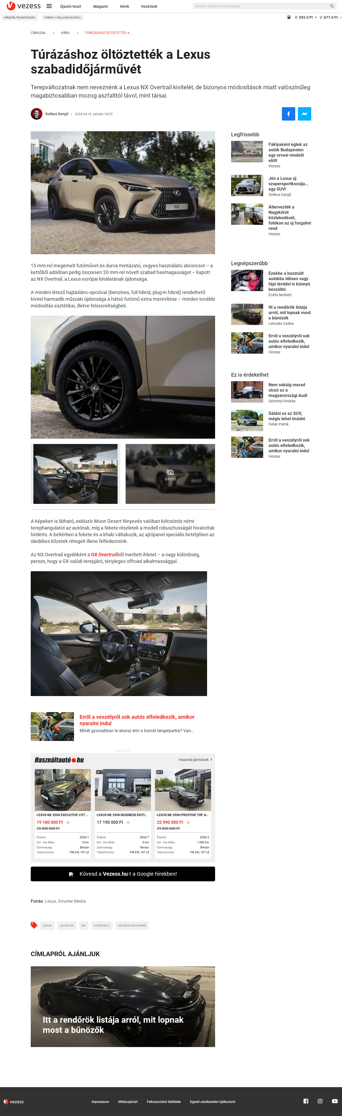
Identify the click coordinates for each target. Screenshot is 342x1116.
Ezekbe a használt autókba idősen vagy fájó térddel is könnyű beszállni (289, 281)
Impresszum (100, 1102)
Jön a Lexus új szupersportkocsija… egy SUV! (288, 184)
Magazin (100, 6)
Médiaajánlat (128, 1102)
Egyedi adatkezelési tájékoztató (212, 1102)
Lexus (47, 925)
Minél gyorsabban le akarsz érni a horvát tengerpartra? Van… (137, 730)
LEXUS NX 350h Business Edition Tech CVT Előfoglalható (122, 815)
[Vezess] (24, 6)
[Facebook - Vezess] (288, 114)
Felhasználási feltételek (164, 1102)
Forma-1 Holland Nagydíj (62, 17)
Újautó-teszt (70, 6)
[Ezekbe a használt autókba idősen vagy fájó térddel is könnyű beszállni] (247, 280)
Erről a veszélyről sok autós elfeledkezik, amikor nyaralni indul (289, 341)
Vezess (274, 166)
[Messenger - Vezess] (304, 114)
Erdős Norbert (280, 295)
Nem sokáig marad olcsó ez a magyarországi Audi (288, 390)
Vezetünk (149, 6)
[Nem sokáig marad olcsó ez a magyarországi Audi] (247, 391)
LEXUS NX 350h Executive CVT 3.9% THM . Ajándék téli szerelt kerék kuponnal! (62, 815)
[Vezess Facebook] (306, 1089)
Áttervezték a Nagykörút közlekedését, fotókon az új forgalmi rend (290, 217)
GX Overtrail (104, 554)
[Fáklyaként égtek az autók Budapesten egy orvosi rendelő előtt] (247, 151)
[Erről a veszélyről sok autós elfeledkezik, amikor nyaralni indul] (247, 342)
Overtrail (102, 925)
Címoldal (38, 33)
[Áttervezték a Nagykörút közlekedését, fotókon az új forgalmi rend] (247, 214)
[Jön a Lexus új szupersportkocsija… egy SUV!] (247, 185)
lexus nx (67, 925)
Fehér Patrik (279, 424)
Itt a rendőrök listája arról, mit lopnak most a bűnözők (290, 312)
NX (84, 925)
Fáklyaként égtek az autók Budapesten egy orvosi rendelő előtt (288, 152)
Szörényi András (282, 401)
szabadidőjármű (132, 925)
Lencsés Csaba (281, 323)
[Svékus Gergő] (36, 114)
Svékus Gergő (56, 114)
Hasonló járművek (194, 760)
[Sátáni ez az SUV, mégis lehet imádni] (247, 420)
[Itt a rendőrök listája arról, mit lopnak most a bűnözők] (247, 314)
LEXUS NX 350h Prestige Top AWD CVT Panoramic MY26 (182, 815)
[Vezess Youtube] (334, 1089)
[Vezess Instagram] (320, 1089)
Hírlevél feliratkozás (19, 17)
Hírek (124, 6)
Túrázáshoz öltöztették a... (108, 33)
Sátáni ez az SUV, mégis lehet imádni (287, 416)
